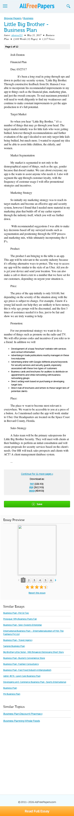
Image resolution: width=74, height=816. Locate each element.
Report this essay (37, 592)
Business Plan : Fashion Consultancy (21, 664)
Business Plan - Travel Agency (17, 640)
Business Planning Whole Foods (21, 720)
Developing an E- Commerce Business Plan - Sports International (34, 682)
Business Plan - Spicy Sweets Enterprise (22, 624)
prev (18, 580)
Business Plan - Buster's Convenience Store (24, 658)
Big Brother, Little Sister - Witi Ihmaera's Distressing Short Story (33, 652)
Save (39, 504)
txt (32, 483)
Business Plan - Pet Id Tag (16, 612)
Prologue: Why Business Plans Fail (20, 618)
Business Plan (10, 688)
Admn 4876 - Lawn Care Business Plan (21, 676)
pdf (31, 487)
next (55, 580)
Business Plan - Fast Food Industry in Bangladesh (27, 670)
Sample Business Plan (14, 646)
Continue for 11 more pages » (37, 474)
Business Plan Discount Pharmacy (22, 713)
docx (32, 490)
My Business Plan (11, 693)
